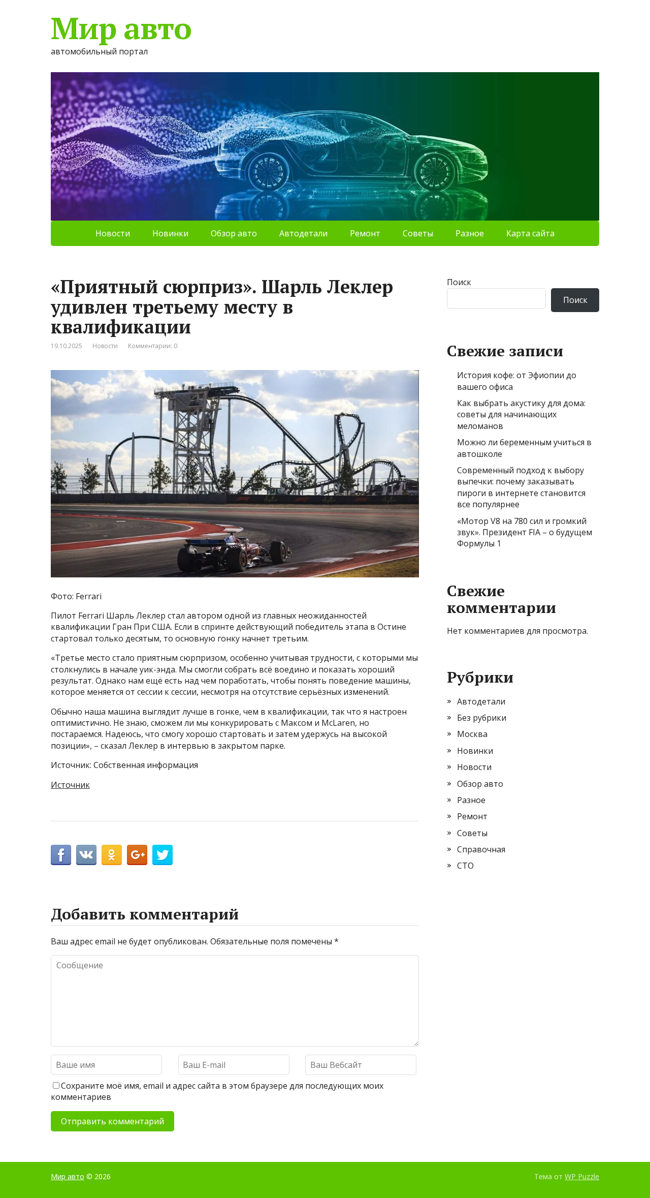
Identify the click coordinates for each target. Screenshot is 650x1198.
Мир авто (121, 28)
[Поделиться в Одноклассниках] (112, 855)
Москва (472, 734)
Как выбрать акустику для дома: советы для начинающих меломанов (521, 414)
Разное (470, 233)
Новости (112, 233)
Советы (418, 233)
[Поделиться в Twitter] (162, 855)
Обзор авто (234, 233)
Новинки (170, 233)
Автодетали (303, 233)
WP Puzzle (582, 1176)
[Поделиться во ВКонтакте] (86, 855)
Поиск (459, 282)
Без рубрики (481, 717)
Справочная (481, 849)
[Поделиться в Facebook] (61, 855)
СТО (465, 865)
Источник (70, 784)
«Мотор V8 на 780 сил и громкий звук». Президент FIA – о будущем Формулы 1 (524, 532)
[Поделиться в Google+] (137, 855)
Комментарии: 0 (152, 346)
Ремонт (365, 233)
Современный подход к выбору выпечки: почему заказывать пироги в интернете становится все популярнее (521, 487)
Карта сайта (530, 233)
